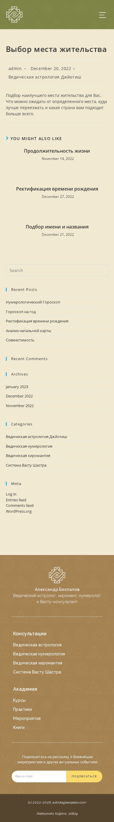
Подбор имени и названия (57, 227)
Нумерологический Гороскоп (33, 302)
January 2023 (17, 386)
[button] (102, 14)
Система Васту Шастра (26, 465)
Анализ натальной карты (28, 330)
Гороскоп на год (21, 311)
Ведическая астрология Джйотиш (44, 77)
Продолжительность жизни (57, 151)
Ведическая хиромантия (28, 455)
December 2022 (19, 396)
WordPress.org (19, 511)
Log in (11, 494)
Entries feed (16, 499)
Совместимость (20, 340)
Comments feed (20, 505)
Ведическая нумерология (29, 446)
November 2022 (20, 405)
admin (15, 68)
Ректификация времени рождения (57, 189)
